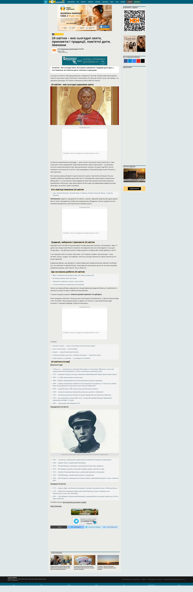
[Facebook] (126, 61)
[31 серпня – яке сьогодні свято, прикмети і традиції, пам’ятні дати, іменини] (108, 562)
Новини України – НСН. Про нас (155, 579)
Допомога (137, 2)
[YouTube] (138, 61)
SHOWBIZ (123, 2)
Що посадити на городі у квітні (74, 502)
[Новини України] (57, 1)
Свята (111, 2)
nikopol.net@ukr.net (63, 52)
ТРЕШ (117, 2)
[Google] (134, 61)
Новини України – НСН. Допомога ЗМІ (131, 579)
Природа (97, 2)
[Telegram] (130, 61)
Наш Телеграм (56, 506)
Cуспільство (60, 34)
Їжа (78, 2)
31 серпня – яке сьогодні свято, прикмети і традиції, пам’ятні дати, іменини (106, 568)
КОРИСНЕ (83, 2)
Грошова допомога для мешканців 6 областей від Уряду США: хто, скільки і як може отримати (84, 568)
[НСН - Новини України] (84, 521)
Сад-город (105, 2)
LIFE (53, 34)
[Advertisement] (84, 139)
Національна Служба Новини (69, 49)
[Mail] (143, 61)
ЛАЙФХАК (90, 2)
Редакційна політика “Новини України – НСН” (174, 579)
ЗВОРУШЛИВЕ (71, 2)
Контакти (143, 579)
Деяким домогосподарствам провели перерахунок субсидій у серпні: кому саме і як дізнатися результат (60, 568)
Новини (129, 2)
